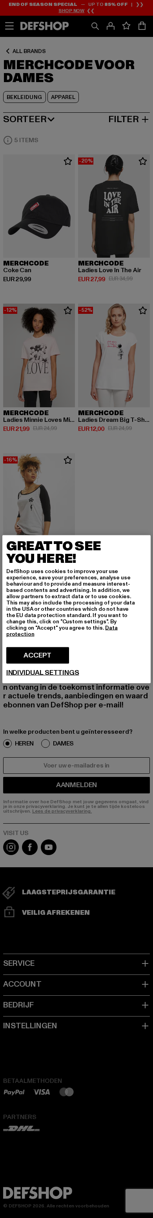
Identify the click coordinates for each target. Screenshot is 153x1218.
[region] (76, 609)
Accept (37, 655)
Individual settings (42, 672)
